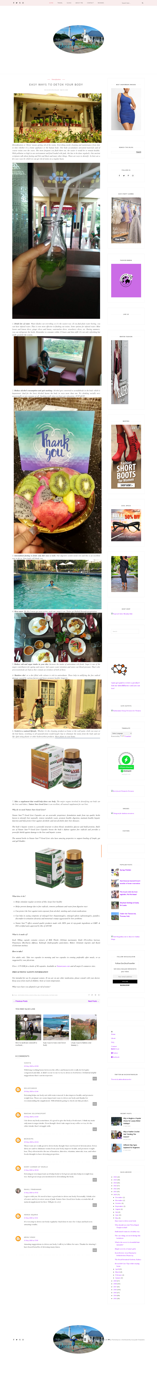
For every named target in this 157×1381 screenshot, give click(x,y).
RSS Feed (115, 1049)
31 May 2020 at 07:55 (31, 1193)
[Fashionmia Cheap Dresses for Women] (126, 711)
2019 (115, 1281)
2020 (115, 1195)
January (118, 1278)
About (113, 1038)
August (117, 1209)
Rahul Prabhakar (32, 1189)
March (117, 1272)
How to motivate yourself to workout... (26, 1044)
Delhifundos (30, 1088)
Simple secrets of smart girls (125, 1249)
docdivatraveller (52, 90)
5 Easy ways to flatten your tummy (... (81, 1044)
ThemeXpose (116, 1340)
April (117, 1269)
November (119, 1200)
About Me (79, 3)
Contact (90, 3)
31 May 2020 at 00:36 (31, 1170)
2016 (115, 1290)
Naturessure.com (63, 966)
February (118, 1275)
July (116, 1212)
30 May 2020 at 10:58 (31, 1066)
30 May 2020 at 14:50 (31, 1117)
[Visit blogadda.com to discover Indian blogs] (126, 939)
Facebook (115, 1057)
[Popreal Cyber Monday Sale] (122, 614)
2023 (115, 1186)
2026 (115, 1177)
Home (51, 3)
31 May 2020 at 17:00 (31, 1240)
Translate (127, 736)
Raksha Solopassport (35, 1113)
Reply (94, 1078)
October (118, 1203)
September (119, 1206)
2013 (115, 1298)
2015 (115, 1293)
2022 (115, 1189)
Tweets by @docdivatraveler (121, 1079)
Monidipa (28, 1139)
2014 (115, 1295)
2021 (115, 1192)
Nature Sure (53, 995)
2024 (115, 1183)
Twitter (115, 1053)
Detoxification (56, 79)
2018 (115, 1284)
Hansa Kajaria (31, 1215)
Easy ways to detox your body (125, 1221)
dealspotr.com (126, 774)
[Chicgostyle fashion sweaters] (122, 813)
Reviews (101, 3)
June (117, 1215)
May (116, 1218)
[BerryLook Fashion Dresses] (122, 791)
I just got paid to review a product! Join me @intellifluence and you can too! (125, 685)
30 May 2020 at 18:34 (31, 1142)
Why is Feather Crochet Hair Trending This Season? (131, 1134)
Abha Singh (29, 1237)
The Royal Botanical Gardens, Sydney (128, 1260)
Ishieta (27, 1063)
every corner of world (36, 1167)
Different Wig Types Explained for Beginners (131, 1146)
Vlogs (69, 3)
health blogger (42, 995)
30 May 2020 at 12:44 (31, 1091)
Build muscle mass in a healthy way (127, 1232)
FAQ (112, 1042)
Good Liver (33, 995)
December (119, 1197)
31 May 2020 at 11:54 (31, 1218)
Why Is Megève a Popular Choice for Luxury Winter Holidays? (132, 1120)
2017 (115, 1287)
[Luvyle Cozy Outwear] (119, 404)
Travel (60, 3)
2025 (115, 1180)
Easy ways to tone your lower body (54, 1044)
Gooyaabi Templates (138, 1340)
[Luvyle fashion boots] (126, 488)
